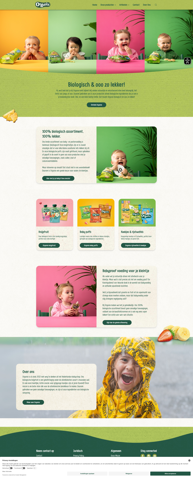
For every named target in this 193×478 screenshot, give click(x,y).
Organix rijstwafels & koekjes (135, 245)
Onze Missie (115, 455)
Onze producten (107, 4)
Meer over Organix (33, 402)
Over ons (147, 4)
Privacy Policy (78, 455)
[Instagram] (149, 456)
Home (94, 4)
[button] (156, 5)
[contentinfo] (96, 453)
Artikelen (123, 4)
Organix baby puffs (91, 245)
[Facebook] (143, 456)
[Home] (42, 4)
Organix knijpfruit (49, 245)
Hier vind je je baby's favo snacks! (58, 178)
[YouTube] (155, 456)
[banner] (96, 5)
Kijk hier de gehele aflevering (117, 322)
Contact (136, 4)
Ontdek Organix (96, 105)
